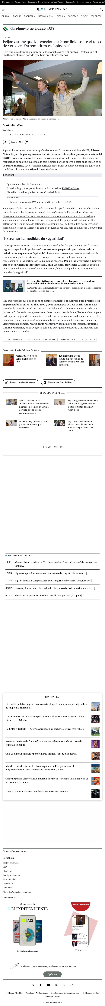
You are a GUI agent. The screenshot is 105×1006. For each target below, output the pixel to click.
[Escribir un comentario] (27, 142)
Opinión (6, 16)
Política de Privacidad (14, 993)
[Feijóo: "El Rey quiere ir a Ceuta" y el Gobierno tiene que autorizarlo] (11, 426)
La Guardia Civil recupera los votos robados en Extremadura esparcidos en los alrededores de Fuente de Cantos (61, 282)
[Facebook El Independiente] (40, 985)
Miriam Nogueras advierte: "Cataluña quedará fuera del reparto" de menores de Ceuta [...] (55, 564)
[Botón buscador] (101, 9)
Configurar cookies (53, 996)
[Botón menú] (3, 9)
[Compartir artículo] (5, 142)
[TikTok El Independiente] (72, 985)
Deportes (96, 16)
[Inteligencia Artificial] (27, 945)
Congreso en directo (35, 2)
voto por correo (87, 340)
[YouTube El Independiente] (48, 985)
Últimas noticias (20, 2)
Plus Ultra (7, 871)
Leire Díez (7, 887)
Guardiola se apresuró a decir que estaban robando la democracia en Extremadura (48, 216)
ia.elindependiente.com (27, 951)
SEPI (5, 867)
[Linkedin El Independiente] (64, 985)
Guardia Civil (9, 883)
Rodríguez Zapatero (12, 875)
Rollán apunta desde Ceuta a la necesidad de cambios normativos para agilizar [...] (71, 360)
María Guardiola (67, 340)
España (17, 16)
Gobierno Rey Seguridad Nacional (78, 2)
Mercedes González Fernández (17, 891)
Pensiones (97, 2)
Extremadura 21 (31, 28)
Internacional (46, 16)
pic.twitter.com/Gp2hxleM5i (44, 191)
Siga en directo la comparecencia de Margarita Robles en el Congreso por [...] (54, 580)
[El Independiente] (52, 9)
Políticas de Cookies (91, 993)
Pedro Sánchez (9, 879)
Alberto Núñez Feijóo (14, 340)
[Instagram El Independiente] (56, 985)
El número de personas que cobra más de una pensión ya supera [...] (49, 595)
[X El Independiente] (33, 985)
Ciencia (61, 16)
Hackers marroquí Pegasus (54, 2)
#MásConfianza (70, 188)
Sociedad (73, 16)
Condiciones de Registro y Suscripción (65, 993)
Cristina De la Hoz (13, 125)
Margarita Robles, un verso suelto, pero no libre (26, 358)
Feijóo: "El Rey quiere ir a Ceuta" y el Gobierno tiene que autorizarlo (34, 424)
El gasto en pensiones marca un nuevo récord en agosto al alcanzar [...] (50, 573)
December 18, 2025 (61, 201)
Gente (84, 16)
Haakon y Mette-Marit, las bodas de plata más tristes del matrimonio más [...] (54, 588)
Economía (29, 16)
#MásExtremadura (17, 191)
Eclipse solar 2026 (11, 862)
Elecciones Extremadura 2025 (42, 340)
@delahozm (8, 130)
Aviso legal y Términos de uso (37, 993)
